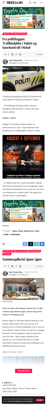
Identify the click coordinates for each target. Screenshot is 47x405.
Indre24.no (15, 2)
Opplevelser (35, 251)
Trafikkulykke (14, 234)
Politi (37, 231)
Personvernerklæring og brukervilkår (20, 401)
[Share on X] (12, 54)
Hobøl (23, 34)
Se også (7, 254)
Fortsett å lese (24, 371)
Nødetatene (29, 231)
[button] (40, 400)
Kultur (24, 251)
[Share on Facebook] (8, 54)
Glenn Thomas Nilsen (16, 60)
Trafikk (5, 234)
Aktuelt (7, 34)
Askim (15, 34)
